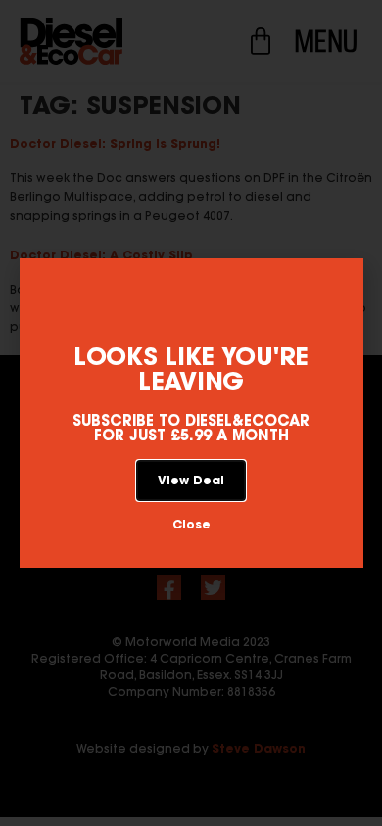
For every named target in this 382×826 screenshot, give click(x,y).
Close (191, 524)
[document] (191, 413)
